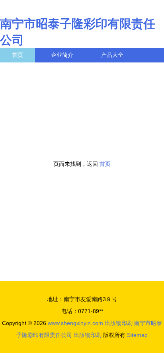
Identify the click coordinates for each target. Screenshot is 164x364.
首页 (17, 55)
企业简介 (62, 55)
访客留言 (123, 69)
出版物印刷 (119, 323)
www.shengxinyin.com (75, 323)
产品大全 (112, 55)
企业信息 (73, 69)
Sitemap (137, 335)
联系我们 (23, 69)
